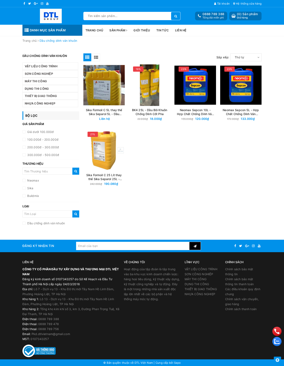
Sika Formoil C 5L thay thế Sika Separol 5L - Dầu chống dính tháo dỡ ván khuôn (104, 112)
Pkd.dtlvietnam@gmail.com (51, 334)
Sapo (177, 362)
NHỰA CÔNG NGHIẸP (40, 103)
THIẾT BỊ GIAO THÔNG (41, 96)
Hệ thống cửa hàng (248, 3)
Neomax (32, 180)
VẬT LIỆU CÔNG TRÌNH (41, 66)
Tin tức (162, 30)
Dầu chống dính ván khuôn (45, 223)
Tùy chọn (157, 119)
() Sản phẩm (247, 15)
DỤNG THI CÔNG (37, 88)
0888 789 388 (213, 14)
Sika (29, 188)
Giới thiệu (141, 30)
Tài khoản (223, 3)
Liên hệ (181, 30)
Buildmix (32, 196)
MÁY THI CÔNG (36, 81)
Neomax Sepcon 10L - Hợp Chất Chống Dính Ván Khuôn (195, 112)
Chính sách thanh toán (241, 309)
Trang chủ (94, 30)
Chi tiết (111, 119)
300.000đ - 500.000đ (42, 155)
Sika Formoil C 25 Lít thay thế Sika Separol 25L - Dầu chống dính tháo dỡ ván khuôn (104, 177)
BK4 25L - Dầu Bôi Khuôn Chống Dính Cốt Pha (149, 112)
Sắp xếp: (222, 57)
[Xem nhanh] (124, 118)
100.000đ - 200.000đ (42, 139)
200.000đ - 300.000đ (42, 147)
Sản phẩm (117, 30)
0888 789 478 (48, 324)
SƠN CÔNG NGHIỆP (39, 73)
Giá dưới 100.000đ (40, 132)
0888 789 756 (48, 329)
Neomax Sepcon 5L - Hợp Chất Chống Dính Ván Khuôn (241, 112)
